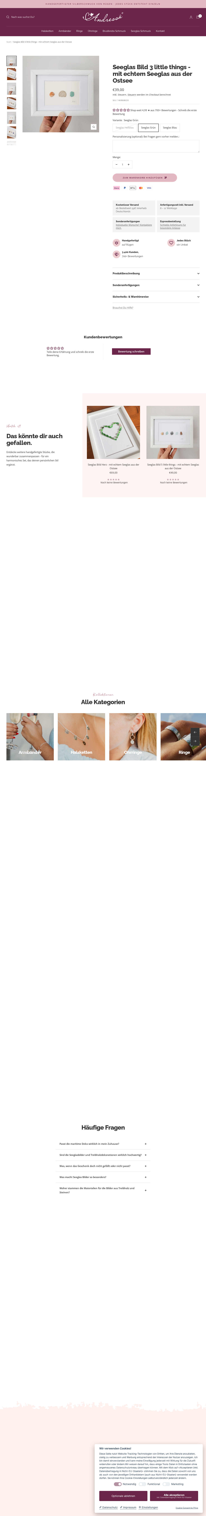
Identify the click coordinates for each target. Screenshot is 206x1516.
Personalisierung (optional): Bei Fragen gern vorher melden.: (146, 136)
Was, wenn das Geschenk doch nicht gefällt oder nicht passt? (95, 1166)
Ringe (79, 30)
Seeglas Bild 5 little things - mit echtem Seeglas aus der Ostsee (173, 466)
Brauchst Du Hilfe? (123, 307)
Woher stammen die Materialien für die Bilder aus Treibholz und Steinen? (97, 1190)
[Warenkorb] (198, 17)
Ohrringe (93, 30)
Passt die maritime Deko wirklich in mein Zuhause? (89, 1143)
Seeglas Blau (170, 127)
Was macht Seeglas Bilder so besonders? (83, 1177)
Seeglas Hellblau (125, 127)
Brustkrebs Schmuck (114, 30)
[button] (121, 110)
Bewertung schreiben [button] (131, 351)
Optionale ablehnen (123, 1496)
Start (8, 41)
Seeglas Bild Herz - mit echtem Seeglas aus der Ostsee (113, 466)
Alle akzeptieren (174, 1495)
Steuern (132, 94)
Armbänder (65, 30)
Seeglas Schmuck (141, 30)
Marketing (177, 1484)
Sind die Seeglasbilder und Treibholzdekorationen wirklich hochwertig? (101, 1154)
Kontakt (160, 30)
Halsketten (47, 30)
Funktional (154, 1484)
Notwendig (129, 1484)
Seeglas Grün (148, 127)
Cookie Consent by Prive (187, 1508)
